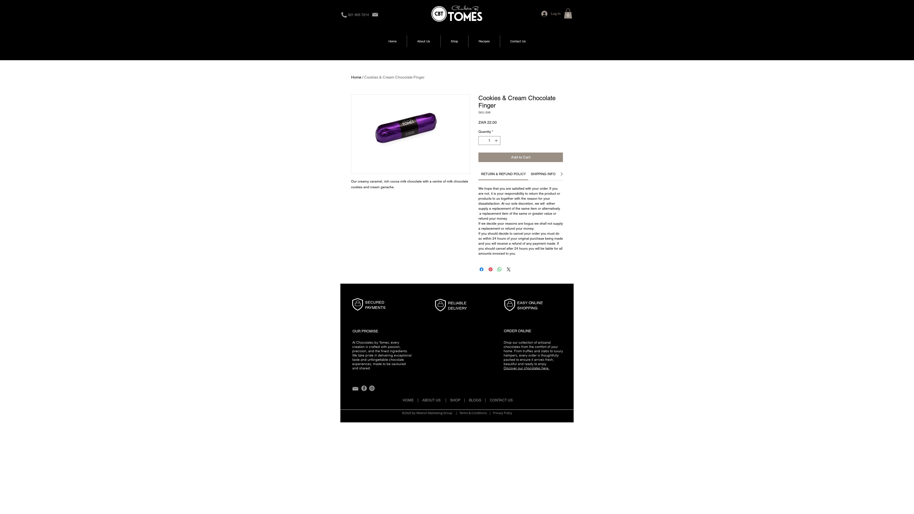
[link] (503, 174)
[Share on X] (509, 269)
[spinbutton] (489, 140)
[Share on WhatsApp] (499, 269)
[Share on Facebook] (481, 269)
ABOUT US (431, 400)
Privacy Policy (502, 413)
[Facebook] (364, 388)
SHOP (455, 400)
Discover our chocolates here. (526, 368)
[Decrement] (482, 140)
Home (356, 77)
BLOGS (477, 400)
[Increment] (497, 140)
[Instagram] (372, 388)
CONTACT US (501, 400)
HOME (408, 400)
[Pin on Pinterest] (490, 269)
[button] (568, 14)
